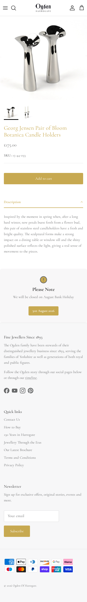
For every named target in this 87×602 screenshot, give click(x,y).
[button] (43, 202)
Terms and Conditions (20, 457)
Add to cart (43, 178)
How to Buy (12, 427)
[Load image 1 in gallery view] (43, 59)
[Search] (16, 8)
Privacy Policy (14, 465)
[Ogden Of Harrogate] (44, 8)
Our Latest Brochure (18, 450)
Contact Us (12, 419)
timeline (31, 378)
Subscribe (17, 531)
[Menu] (5, 8)
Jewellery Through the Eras (22, 442)
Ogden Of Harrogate (24, 585)
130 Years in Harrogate (19, 434)
